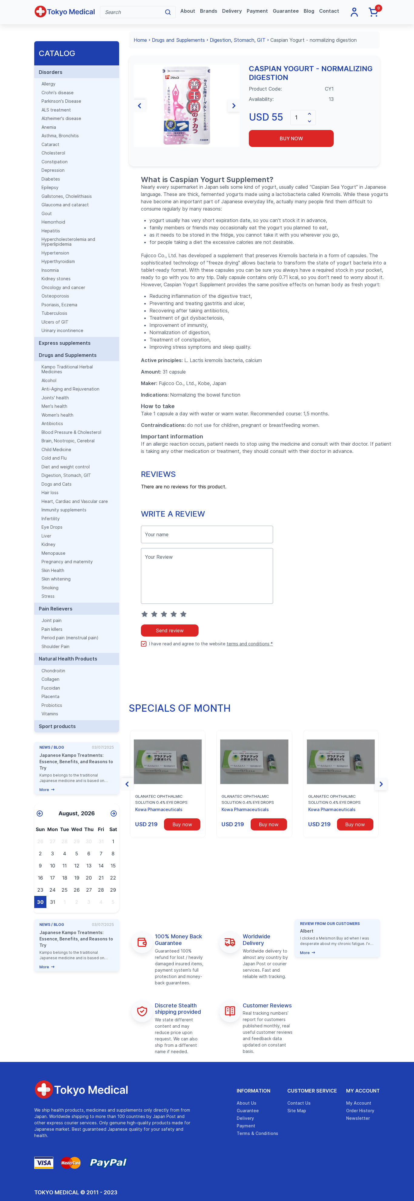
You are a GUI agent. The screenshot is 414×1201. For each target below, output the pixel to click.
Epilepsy (50, 187)
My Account (363, 1091)
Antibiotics (52, 423)
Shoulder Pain (55, 646)
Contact (329, 11)
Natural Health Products (68, 659)
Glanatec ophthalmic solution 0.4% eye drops (161, 799)
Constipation (55, 161)
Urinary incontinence (62, 330)
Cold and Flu (54, 458)
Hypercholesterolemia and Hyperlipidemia (68, 242)
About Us (246, 1103)
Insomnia (50, 270)
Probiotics (52, 705)
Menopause (53, 553)
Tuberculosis (54, 313)
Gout (47, 213)
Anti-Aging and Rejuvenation (70, 389)
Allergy (48, 84)
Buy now (291, 138)
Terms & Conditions (257, 1133)
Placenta (50, 696)
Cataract (50, 144)
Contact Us (299, 1103)
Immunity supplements (64, 509)
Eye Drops (52, 527)
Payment (257, 11)
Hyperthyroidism (58, 261)
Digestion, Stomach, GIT (66, 475)
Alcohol (49, 380)
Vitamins (50, 713)
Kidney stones (56, 278)
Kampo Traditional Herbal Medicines (67, 369)
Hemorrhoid (53, 222)
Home (140, 40)
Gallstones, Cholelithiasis (67, 196)
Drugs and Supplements (68, 355)
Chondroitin (53, 670)
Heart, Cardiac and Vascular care (75, 501)
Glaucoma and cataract (65, 204)
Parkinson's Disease (61, 101)
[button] (140, 106)
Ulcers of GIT (55, 322)
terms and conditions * (250, 643)
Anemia (49, 127)
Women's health (57, 415)
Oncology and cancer (63, 287)
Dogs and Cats (57, 484)
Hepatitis (51, 230)
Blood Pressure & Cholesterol (71, 432)
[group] (187, 105)
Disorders (50, 72)
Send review (170, 630)
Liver (46, 536)
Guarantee (286, 11)
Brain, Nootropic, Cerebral (68, 440)
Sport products (57, 726)
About (187, 11)
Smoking (50, 587)
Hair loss (50, 492)
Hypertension (55, 253)
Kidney (48, 544)
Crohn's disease (58, 92)
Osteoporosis (55, 296)
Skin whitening (56, 579)
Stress (48, 596)
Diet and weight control (66, 466)
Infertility (51, 518)
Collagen (50, 679)
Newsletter (358, 1118)
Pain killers (52, 629)
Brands (208, 11)
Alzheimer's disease (61, 118)
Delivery (232, 11)
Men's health (54, 406)
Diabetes (51, 179)
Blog (309, 11)
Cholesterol (53, 153)
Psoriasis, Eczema (59, 304)
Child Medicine (56, 449)
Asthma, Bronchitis (60, 135)
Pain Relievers (55, 609)
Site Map (296, 1110)
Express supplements (65, 343)
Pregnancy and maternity (67, 561)
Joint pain (52, 620)
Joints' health (55, 397)
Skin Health (53, 570)
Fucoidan (51, 688)
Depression (53, 170)
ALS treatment (56, 110)
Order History (360, 1110)
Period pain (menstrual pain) (70, 637)
